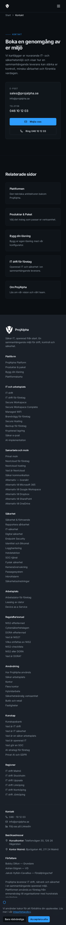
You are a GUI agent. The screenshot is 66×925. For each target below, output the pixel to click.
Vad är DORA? (13, 656)
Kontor (9, 681)
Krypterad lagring (15, 430)
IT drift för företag (15, 397)
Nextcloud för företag (17, 461)
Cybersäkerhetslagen (17, 627)
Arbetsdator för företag (18, 597)
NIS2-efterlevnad (15, 623)
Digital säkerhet (14, 533)
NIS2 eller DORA (14, 651)
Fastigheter (11, 705)
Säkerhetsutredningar (17, 581)
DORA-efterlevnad (15, 632)
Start (8, 15)
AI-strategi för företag (17, 749)
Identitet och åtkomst (17, 543)
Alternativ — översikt (17, 479)
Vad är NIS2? (12, 637)
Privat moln (11, 456)
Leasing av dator (14, 602)
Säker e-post (12, 435)
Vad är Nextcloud (15, 470)
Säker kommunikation (17, 475)
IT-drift (9, 392)
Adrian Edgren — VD (16, 868)
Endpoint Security (15, 538)
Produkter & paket (15, 367)
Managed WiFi (13, 411)
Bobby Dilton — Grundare (19, 863)
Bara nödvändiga (14, 919)
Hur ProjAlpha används (18, 672)
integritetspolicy (22, 911)
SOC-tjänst (11, 557)
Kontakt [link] (19, 15)
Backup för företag (15, 425)
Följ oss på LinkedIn (20, 826)
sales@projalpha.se (24, 93)
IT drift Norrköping (15, 789)
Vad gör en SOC (14, 745)
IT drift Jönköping (15, 794)
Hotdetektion (12, 552)
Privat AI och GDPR (16, 754)
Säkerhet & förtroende (17, 519)
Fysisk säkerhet (14, 562)
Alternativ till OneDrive (17, 503)
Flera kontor (12, 686)
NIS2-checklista (14, 646)
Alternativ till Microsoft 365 (20, 484)
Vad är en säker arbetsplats (20, 735)
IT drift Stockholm (15, 775)
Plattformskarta (14, 376)
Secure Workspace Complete (21, 407)
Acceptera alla (39, 919)
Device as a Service (16, 606)
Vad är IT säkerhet (15, 731)
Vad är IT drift (13, 726)
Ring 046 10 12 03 (36, 131)
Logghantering (13, 548)
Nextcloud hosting (15, 465)
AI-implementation (15, 440)
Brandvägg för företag (17, 416)
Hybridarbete (12, 691)
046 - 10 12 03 (17, 816)
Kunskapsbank (13, 721)
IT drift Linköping (14, 785)
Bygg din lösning (14, 371)
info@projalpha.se (20, 98)
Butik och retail (13, 700)
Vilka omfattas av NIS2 (18, 641)
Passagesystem (14, 571)
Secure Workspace (15, 402)
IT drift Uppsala (14, 780)
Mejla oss (35, 121)
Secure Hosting (13, 421)
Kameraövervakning (16, 567)
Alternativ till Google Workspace (23, 489)
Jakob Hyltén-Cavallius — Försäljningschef (28, 873)
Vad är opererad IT (15, 740)
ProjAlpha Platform (15, 362)
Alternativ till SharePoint (18, 498)
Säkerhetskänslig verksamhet (21, 695)
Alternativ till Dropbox (17, 494)
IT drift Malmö (13, 770)
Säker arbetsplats (15, 677)
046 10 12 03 (19, 111)
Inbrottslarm (12, 576)
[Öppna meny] (59, 6)
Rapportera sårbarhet (17, 524)
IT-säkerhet (11, 529)
